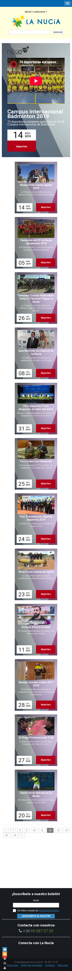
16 (14, 835)
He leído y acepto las (38, 910)
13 (58, 830)
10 (34, 830)
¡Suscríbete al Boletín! (36, 916)
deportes (21, 146)
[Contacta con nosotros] (4, 949)
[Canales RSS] (4, 954)
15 (6, 835)
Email (36, 900)
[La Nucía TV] (25, 50)
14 (66, 830)
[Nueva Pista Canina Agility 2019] (35, 187)
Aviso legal (12, 965)
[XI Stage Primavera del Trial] (35, 740)
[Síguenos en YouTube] (4, 967)
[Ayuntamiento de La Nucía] (36, 20)
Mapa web (63, 965)
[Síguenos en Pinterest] (4, 958)
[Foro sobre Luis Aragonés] (35, 464)
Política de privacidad (31, 965)
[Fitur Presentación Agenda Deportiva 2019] (35, 519)
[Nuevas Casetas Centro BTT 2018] (35, 685)
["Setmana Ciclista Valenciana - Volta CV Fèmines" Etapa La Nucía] (35, 298)
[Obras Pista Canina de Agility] (35, 574)
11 (42, 830)
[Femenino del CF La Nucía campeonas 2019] (35, 243)
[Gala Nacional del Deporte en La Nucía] (35, 353)
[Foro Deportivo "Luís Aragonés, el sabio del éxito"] (35, 409)
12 (50, 830)
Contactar (50, 965)
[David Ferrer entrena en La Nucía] (35, 795)
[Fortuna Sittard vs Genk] (35, 630)
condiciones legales (49, 910)
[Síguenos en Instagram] (4, 963)
